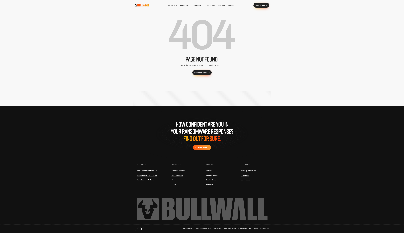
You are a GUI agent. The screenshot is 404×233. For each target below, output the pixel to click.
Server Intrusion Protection (147, 175)
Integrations (210, 5)
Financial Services (178, 170)
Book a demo (211, 180)
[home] (142, 5)
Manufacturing (177, 175)
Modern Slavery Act (230, 229)
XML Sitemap (253, 229)
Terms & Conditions (200, 229)
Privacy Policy (187, 229)
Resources (245, 175)
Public (173, 184)
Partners (221, 5)
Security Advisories (248, 170)
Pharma (174, 180)
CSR (209, 229)
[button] (172, 5)
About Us (209, 184)
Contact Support (212, 175)
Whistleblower (242, 229)
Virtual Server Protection (146, 180)
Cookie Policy (217, 229)
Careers (231, 5)
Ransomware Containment (147, 170)
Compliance (245, 180)
